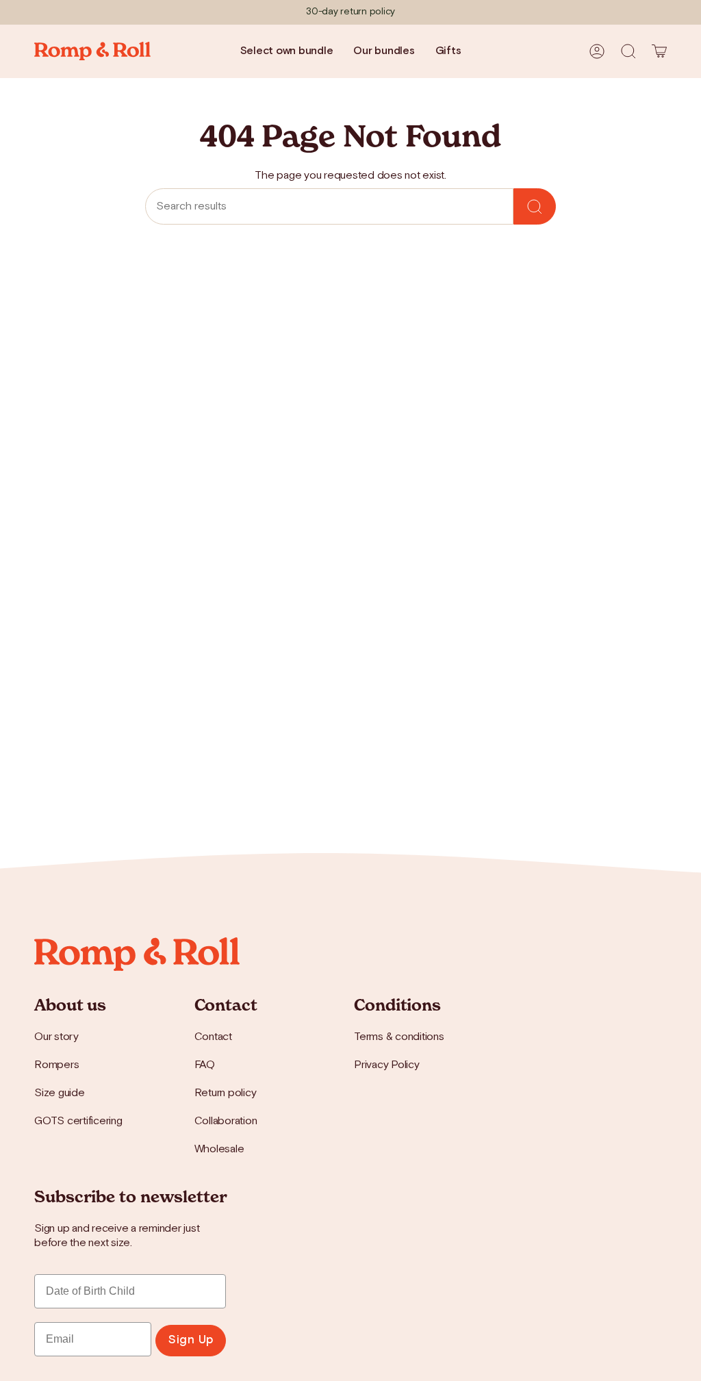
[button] (628, 51)
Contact (213, 1037)
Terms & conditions (399, 1037)
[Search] (534, 206)
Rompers (56, 1065)
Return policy (225, 1093)
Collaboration (225, 1121)
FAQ (204, 1065)
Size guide (59, 1093)
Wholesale (219, 1149)
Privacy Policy (387, 1065)
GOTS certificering (78, 1121)
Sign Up (190, 1339)
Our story (56, 1037)
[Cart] (659, 51)
